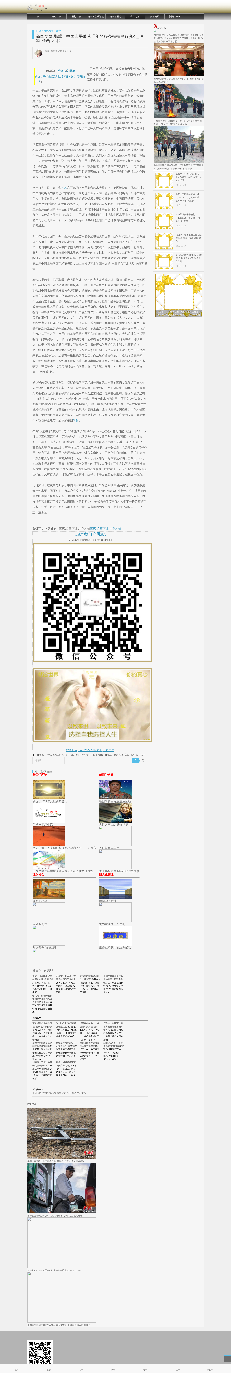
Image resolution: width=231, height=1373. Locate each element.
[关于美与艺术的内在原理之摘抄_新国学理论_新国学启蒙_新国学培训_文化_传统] (115, 868)
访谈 (64, 1093)
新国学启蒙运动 (96, 16)
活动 (44, 1093)
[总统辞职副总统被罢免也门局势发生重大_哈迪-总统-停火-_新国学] (61, 1267)
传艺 (83, 1093)
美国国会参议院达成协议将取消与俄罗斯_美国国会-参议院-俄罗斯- (59, 1325)
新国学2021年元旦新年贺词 (50, 801)
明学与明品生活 (43, 824)
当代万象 (135, 16)
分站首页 (56, 16)
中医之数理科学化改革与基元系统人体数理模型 (63, 871)
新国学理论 (115, 16)
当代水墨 (115, 528)
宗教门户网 (174, 16)
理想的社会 (40, 900)
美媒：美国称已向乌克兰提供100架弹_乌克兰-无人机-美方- (55, 1161)
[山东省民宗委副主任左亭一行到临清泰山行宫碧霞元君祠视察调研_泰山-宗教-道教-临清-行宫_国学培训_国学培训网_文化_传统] (179, 162)
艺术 (64, 187)
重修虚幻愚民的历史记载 (115, 947)
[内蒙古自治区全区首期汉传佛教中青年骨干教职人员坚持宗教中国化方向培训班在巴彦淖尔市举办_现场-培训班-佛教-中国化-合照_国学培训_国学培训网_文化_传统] (155, 31)
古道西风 (154, 16)
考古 (79, 1093)
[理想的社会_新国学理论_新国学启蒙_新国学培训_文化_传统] (49, 898)
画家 (93, 528)
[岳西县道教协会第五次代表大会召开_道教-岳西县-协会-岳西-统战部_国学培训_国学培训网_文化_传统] (179, 75)
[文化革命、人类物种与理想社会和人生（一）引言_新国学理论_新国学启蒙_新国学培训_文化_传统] (49, 845)
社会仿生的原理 (43, 970)
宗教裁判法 (40, 924)
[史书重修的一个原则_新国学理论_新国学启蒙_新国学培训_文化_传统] (115, 921)
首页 (36, 16)
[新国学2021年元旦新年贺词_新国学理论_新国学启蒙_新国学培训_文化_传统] (49, 798)
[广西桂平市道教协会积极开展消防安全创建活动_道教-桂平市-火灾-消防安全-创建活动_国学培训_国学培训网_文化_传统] (179, 117)
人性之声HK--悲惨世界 (113, 824)
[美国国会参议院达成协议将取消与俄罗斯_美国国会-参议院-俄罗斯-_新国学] (61, 1322)
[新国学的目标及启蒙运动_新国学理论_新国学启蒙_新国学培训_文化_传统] (115, 798)
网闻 (40, 1093)
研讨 (76, 420)
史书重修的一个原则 (112, 924)
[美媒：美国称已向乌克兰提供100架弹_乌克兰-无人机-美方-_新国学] (61, 1158)
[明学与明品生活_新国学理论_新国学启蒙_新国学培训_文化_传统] (49, 821)
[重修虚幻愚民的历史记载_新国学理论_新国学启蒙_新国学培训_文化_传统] (115, 944)
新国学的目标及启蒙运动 (115, 801)
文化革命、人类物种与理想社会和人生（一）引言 (64, 847)
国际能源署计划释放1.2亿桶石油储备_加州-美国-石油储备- (55, 1216)
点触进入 (90, 534)
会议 (54, 1093)
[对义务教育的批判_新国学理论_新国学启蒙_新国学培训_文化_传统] (49, 944)
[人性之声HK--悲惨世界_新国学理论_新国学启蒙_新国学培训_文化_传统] (115, 821)
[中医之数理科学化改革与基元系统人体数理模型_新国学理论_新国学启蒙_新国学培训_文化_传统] (49, 868)
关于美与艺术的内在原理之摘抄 (119, 871)
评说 (58, 30)
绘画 (100, 528)
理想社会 (76, 16)
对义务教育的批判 (44, 947)
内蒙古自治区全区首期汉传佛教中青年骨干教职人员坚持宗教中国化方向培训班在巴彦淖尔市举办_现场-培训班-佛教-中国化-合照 (178, 38)
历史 (74, 1093)
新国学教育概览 (45, 76)
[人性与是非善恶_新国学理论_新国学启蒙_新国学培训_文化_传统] (115, 845)
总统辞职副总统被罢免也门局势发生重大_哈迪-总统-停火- (55, 1270)
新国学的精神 (107, 900)
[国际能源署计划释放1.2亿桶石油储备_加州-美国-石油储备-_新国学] (61, 1212)
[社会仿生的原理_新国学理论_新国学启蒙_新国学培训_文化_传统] (49, 967)
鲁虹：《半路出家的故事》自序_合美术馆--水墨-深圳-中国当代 (70, 754)
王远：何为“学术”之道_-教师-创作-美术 (126, 754)
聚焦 (59, 1093)
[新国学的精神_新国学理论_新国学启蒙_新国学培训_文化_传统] (115, 898)
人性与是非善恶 (109, 847)
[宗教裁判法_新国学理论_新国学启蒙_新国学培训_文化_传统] (49, 921)
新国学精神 (62, 76)
